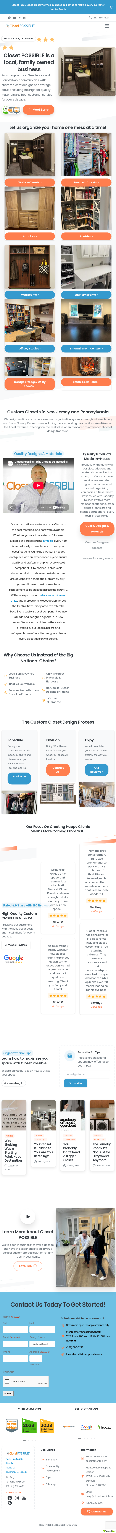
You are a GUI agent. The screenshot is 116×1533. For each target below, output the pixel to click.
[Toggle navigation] (107, 25)
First (5, 1323)
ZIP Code (34, 1364)
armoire (48, 540)
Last (31, 1323)
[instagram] (24, 18)
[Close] (111, 7)
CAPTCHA (8, 1372)
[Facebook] (9, 18)
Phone (6, 1351)
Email (11, 1337)
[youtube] (14, 18)
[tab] (97, 529)
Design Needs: (37, 1337)
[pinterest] (19, 18)
